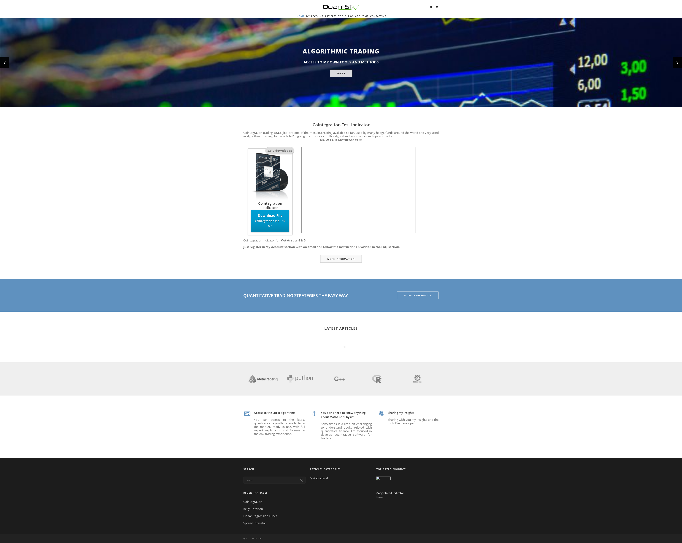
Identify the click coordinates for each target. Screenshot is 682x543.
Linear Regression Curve (260, 516)
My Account (314, 16)
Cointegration (252, 502)
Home (300, 16)
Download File (270, 220)
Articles (330, 16)
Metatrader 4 (319, 478)
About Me (361, 16)
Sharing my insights (401, 413)
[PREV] (4, 62)
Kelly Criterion (253, 509)
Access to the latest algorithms (274, 413)
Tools (342, 16)
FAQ (350, 16)
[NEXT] (677, 62)
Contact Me (378, 16)
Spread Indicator (254, 523)
